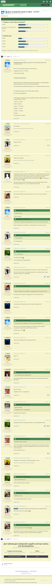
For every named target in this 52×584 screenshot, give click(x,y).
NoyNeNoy (8, 171)
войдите (8, 50)
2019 (21, 93)
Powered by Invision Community (26, 573)
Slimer (9, 13)
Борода (8, 490)
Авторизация (4, 9)
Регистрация (45, 4)
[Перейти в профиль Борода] (7, 494)
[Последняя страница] (11, 56)
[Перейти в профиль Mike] (7, 144)
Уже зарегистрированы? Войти (34, 4)
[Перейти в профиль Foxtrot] (7, 391)
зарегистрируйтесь (16, 50)
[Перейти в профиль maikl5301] (7, 374)
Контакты (6, 580)
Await (8, 353)
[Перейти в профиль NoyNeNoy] (7, 176)
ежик (8, 401)
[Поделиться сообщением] (49, 60)
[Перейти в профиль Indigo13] (7, 306)
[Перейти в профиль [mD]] (7, 128)
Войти (37, 556)
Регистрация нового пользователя (14, 556)
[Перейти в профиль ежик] (7, 406)
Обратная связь (33, 571)
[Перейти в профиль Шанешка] (7, 196)
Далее (8, 56)
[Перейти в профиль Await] (7, 358)
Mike (8, 139)
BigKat (8, 155)
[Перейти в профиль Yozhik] (7, 253)
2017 (25, 93)
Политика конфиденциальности (22, 571)
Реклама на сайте (12, 580)
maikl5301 (8, 369)
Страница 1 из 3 (16, 56)
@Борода (16, 508)
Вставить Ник (16, 118)
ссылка (22, 73)
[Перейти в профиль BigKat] (7, 160)
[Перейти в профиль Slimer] (3, 12)
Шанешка (8, 191)
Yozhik (8, 248)
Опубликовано (20, 60)
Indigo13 (8, 301)
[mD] (8, 123)
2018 (23, 93)
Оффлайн (21, 13)
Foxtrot (8, 387)
